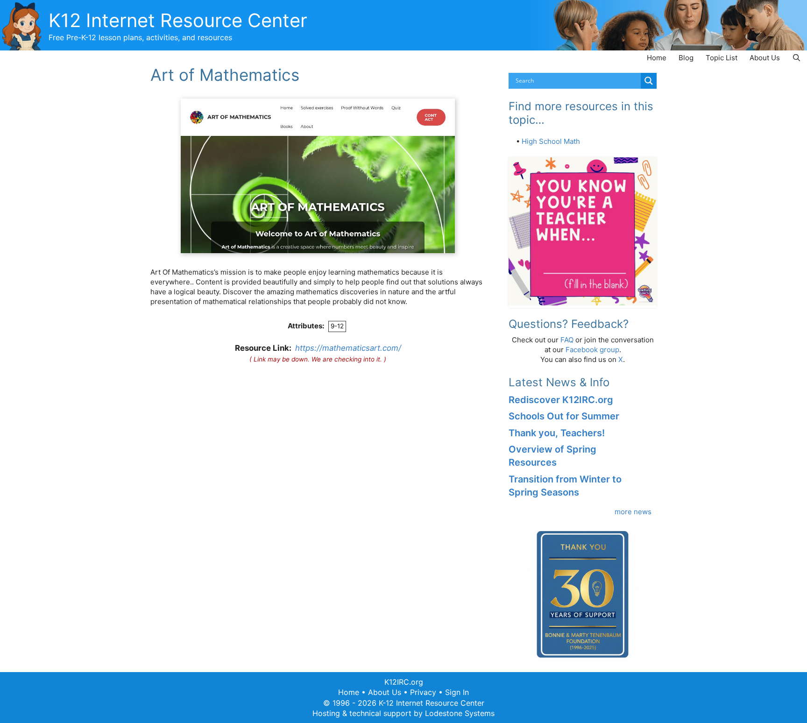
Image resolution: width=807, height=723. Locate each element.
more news (633, 511)
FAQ (566, 339)
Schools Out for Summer (564, 416)
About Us (765, 57)
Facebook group (592, 349)
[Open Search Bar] (796, 57)
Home (656, 57)
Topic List (721, 57)
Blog (686, 57)
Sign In (457, 692)
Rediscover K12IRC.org (561, 399)
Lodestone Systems (460, 713)
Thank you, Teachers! (557, 433)
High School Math (551, 141)
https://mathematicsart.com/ (348, 348)
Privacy (423, 692)
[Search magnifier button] (649, 81)
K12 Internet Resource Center (178, 20)
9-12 (337, 326)
